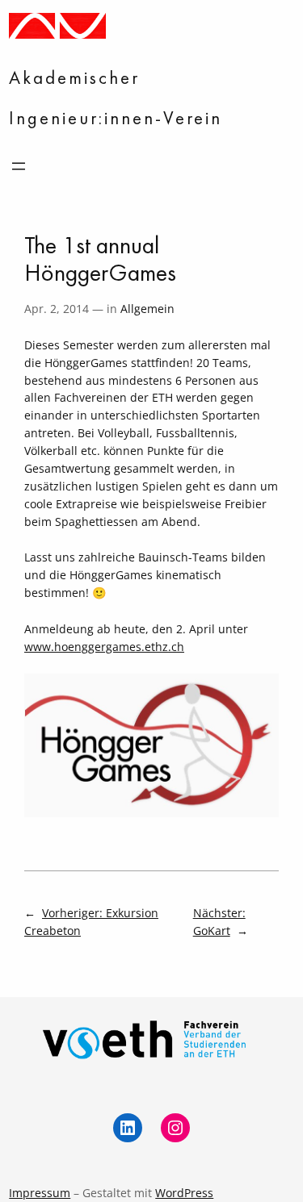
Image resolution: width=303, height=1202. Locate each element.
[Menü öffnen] (18, 166)
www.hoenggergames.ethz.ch (104, 646)
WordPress (184, 1192)
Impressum (39, 1192)
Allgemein (147, 308)
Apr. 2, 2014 (56, 308)
